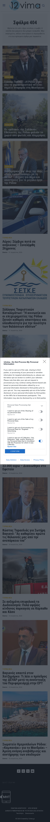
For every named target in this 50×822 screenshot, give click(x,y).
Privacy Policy (38, 460)
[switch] (41, 411)
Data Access (25, 460)
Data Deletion (11, 460)
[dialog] (25, 411)
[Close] (45, 362)
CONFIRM (15, 451)
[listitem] (25, 405)
